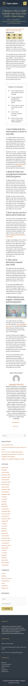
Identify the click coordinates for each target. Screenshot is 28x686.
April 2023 (4, 531)
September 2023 (5, 518)
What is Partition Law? (7, 445)
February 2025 (5, 484)
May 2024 (4, 501)
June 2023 (4, 526)
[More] (19, 38)
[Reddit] (19, 35)
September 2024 (5, 494)
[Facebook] (8, 35)
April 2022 (4, 557)
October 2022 (5, 543)
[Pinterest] (14, 38)
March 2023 (4, 533)
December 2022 (5, 538)
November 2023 (5, 514)
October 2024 (5, 492)
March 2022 (4, 560)
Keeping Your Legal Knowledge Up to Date (12, 459)
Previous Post (15, 422)
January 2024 (5, 509)
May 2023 (4, 528)
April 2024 (4, 504)
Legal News (4, 585)
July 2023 (3, 523)
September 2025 (5, 482)
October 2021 (5, 565)
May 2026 (4, 470)
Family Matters (5, 581)
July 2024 (3, 497)
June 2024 (4, 499)
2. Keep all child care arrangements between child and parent (16, 100)
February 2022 (5, 562)
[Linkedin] (8, 38)
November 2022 (5, 540)
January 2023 (5, 535)
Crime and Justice (6, 578)
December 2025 (5, 475)
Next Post (15, 426)
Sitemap (17, 683)
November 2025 (5, 477)
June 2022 (4, 553)
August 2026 (4, 467)
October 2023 (5, 516)
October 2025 (5, 479)
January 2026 (5, 472)
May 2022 (3, 555)
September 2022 (5, 545)
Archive (3, 573)
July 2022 (3, 550)
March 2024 (4, 506)
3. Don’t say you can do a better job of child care (17, 107)
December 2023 (5, 511)
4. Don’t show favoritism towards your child (16, 113)
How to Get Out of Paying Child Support (12, 452)
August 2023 (4, 521)
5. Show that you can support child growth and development (17, 120)
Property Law (4, 588)
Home (3, 583)
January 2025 (5, 487)
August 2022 (4, 548)
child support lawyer (20, 164)
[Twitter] (14, 35)
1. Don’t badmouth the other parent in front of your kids (17, 92)
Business (3, 576)
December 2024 (5, 489)
